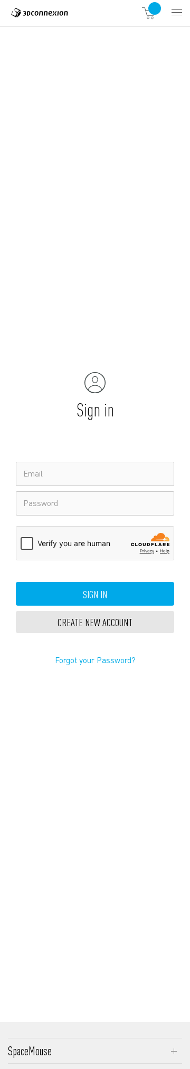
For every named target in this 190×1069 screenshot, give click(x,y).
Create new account (95, 622)
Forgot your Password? (95, 660)
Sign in (95, 594)
